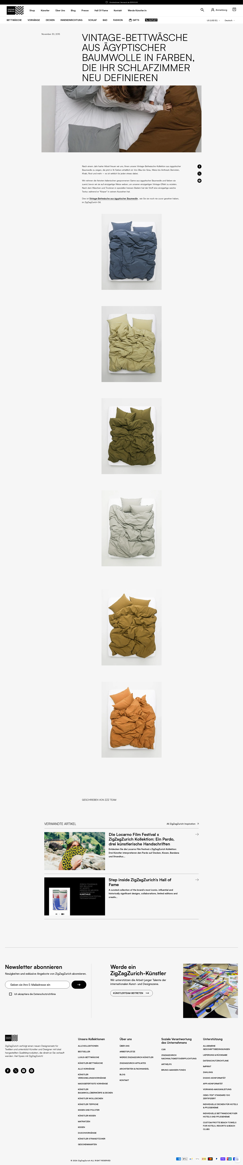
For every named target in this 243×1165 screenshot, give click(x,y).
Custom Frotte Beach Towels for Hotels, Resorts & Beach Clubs (219, 1125)
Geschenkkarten (87, 1144)
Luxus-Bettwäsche (88, 1057)
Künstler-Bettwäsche (90, 1063)
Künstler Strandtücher (91, 1138)
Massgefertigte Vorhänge (93, 1083)
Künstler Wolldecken (90, 1098)
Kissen (81, 1127)
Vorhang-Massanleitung (217, 1089)
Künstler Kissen (87, 1115)
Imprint (207, 1066)
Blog (122, 1074)
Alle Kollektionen (88, 1046)
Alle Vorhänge (86, 1068)
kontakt (118, 10)
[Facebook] (8, 1072)
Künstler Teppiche (88, 1104)
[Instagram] (23, 1072)
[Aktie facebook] (199, 166)
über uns (60, 10)
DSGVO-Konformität (214, 1078)
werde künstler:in (137, 10)
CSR (163, 1049)
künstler (45, 10)
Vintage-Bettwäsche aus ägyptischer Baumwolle (113, 198)
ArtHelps (166, 1064)
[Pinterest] (31, 1072)
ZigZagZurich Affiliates (133, 1063)
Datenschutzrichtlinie (216, 1060)
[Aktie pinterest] (199, 181)
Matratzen (84, 1121)
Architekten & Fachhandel (134, 1068)
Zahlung (208, 1072)
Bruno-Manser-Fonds (173, 1070)
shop (32, 10)
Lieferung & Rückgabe (215, 1055)
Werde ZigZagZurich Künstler (136, 1057)
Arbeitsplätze (127, 1051)
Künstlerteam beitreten (128, 993)
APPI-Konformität (213, 1083)
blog (73, 10)
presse (85, 10)
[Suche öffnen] (202, 10)
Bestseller (84, 1051)
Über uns (124, 1046)
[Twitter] (15, 1072)
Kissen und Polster (88, 1110)
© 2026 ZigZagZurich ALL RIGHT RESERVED (91, 1161)
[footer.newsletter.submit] (79, 985)
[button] (234, 9)
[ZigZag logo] (15, 10)
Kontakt (124, 1080)
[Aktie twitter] (199, 174)
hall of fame (101, 10)
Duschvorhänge (87, 1133)
